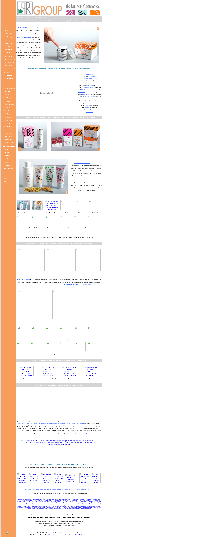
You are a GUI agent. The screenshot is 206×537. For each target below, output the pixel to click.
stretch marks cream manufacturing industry (77, 502)
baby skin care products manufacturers (76, 506)
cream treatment (86, 94)
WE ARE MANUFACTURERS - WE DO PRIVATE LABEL (77, 284)
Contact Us (90, 489)
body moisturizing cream (44, 502)
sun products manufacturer (89, 505)
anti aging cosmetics (61, 500)
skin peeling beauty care (91, 78)
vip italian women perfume (75, 505)
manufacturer (90, 85)
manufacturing (91, 103)
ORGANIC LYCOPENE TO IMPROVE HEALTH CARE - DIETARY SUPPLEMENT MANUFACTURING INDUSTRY (59, 360)
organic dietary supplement (29, 507)
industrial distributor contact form (83, 508)
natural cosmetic (89, 87)
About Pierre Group (30, 489)
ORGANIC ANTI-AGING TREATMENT (81, 180)
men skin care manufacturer (51, 503)
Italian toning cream (86, 89)
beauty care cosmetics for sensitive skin (91, 500)
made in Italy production (49, 499)
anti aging (87, 80)
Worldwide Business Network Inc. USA (57, 534)
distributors (97, 100)
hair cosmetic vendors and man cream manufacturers (71, 423)
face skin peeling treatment (49, 500)
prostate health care (59, 508)
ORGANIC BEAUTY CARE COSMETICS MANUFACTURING (36, 117)
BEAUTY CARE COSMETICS (24, 37)
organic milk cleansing (22, 500)
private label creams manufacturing (63, 499)
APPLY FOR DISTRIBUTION (28, 62)
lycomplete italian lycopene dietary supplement (80, 507)
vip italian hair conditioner (50, 505)
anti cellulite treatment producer (58, 502)
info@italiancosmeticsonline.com (72, 529)
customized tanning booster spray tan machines (54, 506)
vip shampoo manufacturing (37, 505)
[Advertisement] (59, 404)
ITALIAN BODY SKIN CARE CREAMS (35, 243)
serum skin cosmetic (70, 508)
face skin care (96, 499)
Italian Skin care (90, 74)
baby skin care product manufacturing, (31, 423)
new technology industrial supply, (49, 423)
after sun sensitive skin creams (34, 506)
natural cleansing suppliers (35, 500)
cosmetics (93, 76)
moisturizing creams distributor (39, 501)
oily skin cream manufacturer (24, 501)
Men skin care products (57, 489)
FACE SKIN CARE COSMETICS (82, 163)
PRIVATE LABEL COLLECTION (49, 385)
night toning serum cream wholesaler (56, 501)
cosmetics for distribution (79, 499)
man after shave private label (93, 503)
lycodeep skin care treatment (61, 507)
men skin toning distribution (79, 503)
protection (87, 107)
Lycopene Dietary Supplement (79, 489)
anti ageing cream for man (64, 503)
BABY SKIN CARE (22, 27)
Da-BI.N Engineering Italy (81, 534)
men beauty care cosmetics (89, 96)
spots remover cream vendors (73, 501)
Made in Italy (89, 112)
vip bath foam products (63, 505)
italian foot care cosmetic (37, 503)
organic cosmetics (37, 499)
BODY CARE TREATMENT (23, 279)
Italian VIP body (82, 92)
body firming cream (93, 502)
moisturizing (87, 105)
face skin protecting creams (74, 500)
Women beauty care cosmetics (43, 489)
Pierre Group (89, 499)
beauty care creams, (67, 421)
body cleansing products (31, 502)
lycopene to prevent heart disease (44, 507)
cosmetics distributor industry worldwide (77, 433)
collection (87, 98)
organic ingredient (94, 83)
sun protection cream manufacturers (81, 421)
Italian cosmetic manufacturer (25, 499)
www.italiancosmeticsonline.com (48, 529)
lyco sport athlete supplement (46, 508)
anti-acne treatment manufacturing (89, 501)
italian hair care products (23, 505)
